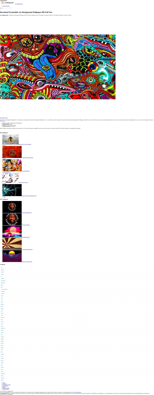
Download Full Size (4, 117)
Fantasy (2, 308)
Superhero (3, 373)
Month (2, 341)
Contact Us (4, 383)
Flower (2, 313)
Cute (2, 300)
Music (2, 345)
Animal (2, 272)
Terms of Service (5, 389)
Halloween (3, 328)
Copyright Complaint (6, 384)
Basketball (3, 282)
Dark (2, 302)
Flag (2, 310)
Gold (2, 323)
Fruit (2, 319)
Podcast (2, 358)
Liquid (2, 332)
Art (1, 276)
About (3, 382)
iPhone (4, 158)
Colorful (2, 293)
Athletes (2, 278)
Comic (2, 295)
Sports (2, 371)
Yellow (2, 380)
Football (2, 317)
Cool (4, 196)
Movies (2, 343)
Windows (3, 377)
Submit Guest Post (5, 5)
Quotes (2, 362)
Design (2, 304)
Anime (4, 183)
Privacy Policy (5, 385)
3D (1, 267)
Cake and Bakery (4, 289)
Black (2, 284)
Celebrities (3, 291)
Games (2, 321)
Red (1, 365)
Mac (2, 334)
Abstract (2, 269)
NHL (4, 145)
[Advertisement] (36, 25)
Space (2, 369)
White (2, 375)
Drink (2, 306)
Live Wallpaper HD (19, 3)
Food (2, 315)
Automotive (3, 280)
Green (2, 326)
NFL (2, 349)
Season (2, 367)
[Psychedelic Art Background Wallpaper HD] (58, 99)
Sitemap (3, 386)
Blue (2, 287)
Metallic (2, 336)
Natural (2, 347)
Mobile (2, 339)
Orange (2, 354)
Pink (2, 356)
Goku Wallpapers (6, 172)
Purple (2, 360)
